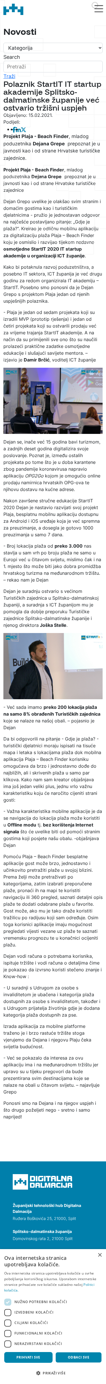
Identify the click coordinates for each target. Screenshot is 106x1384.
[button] (53, 1373)
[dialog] (53, 1316)
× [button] (100, 1255)
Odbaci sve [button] (78, 1357)
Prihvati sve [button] (28, 1357)
